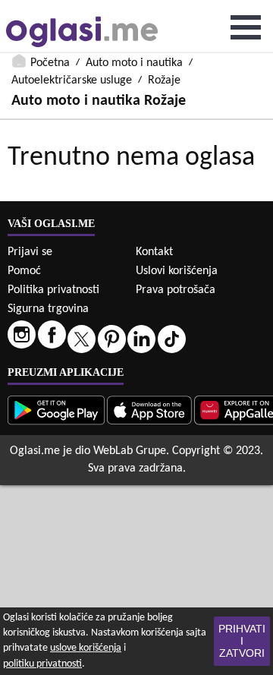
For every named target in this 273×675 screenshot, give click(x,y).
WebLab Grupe (129, 451)
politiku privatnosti (42, 664)
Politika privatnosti (53, 290)
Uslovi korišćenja (177, 271)
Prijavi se (30, 252)
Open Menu (246, 27)
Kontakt (154, 252)
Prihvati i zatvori (241, 641)
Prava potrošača (175, 290)
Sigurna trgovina (48, 309)
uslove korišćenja (85, 648)
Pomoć (24, 271)
